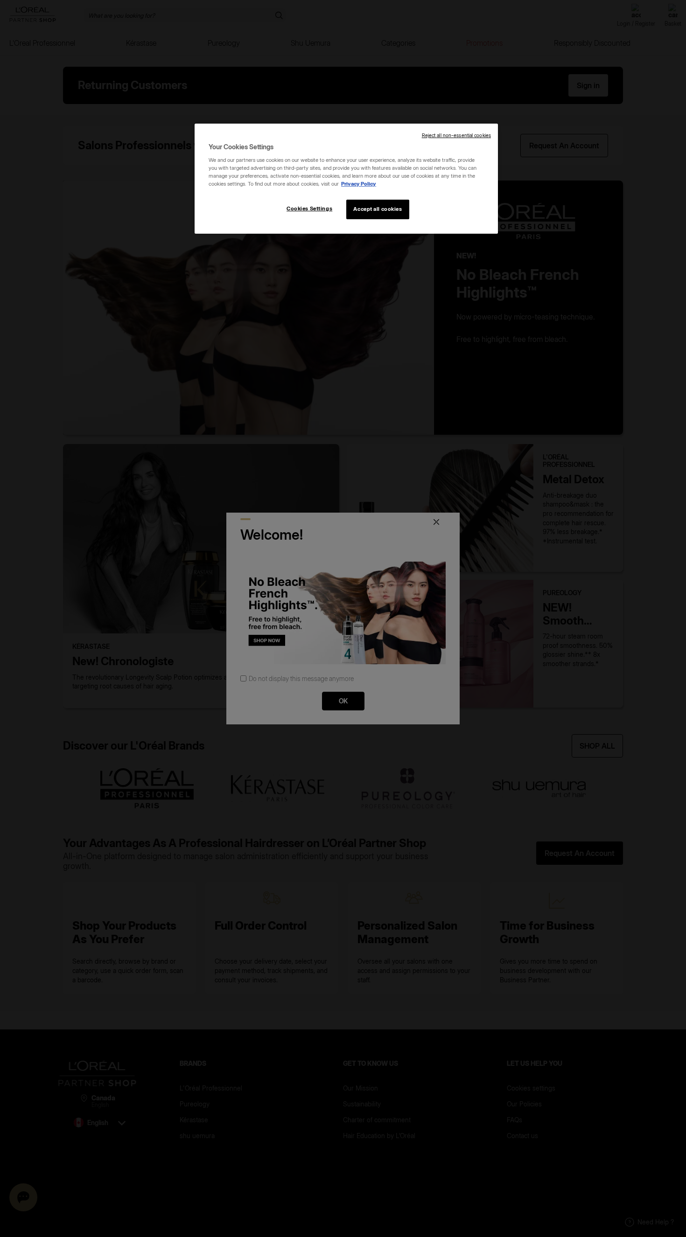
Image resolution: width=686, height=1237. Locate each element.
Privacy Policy (358, 184)
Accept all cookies (377, 209)
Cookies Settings (309, 208)
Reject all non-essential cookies (456, 135)
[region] (346, 179)
